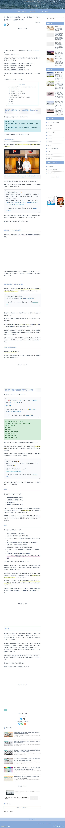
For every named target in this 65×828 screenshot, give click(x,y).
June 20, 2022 (29, 415)
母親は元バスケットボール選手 (18, 93)
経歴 (12, 101)
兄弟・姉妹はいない (15, 95)
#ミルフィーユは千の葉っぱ (14, 202)
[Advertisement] (22, 40)
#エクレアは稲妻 (25, 202)
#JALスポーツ (32, 409)
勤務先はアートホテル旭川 (17, 91)
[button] (62, 18)
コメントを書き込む (22, 807)
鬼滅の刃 (50, 158)
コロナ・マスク (51, 132)
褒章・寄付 (50, 154)
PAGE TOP (33, 819)
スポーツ (50, 135)
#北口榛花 (34, 400)
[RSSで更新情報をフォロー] (25, 724)
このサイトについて (52, 169)
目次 (20, 84)
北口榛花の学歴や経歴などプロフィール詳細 (20, 97)
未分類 (49, 145)
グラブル (50, 128)
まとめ (11, 103)
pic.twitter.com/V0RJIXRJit (27, 298)
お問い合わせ (51, 166)
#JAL (20, 400)
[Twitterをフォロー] (19, 724)
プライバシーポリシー (53, 173)
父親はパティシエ (15, 89)
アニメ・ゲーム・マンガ (53, 122)
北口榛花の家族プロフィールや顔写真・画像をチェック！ (23, 87)
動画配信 (50, 141)
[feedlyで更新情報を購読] (22, 724)
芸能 (49, 151)
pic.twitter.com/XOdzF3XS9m (16, 204)
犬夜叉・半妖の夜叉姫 (53, 148)
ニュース (50, 138)
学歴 (12, 99)
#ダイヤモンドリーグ (14, 402)
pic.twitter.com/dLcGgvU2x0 (13, 471)
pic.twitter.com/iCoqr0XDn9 (13, 411)
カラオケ (50, 125)
